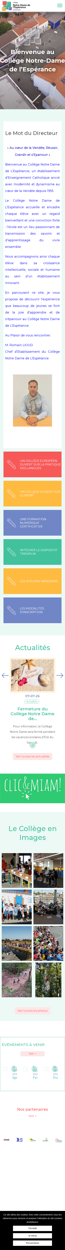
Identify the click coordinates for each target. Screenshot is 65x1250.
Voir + (32, 1053)
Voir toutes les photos (32, 1010)
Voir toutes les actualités (32, 756)
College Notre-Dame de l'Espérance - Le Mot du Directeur (16, 6)
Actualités (32, 647)
